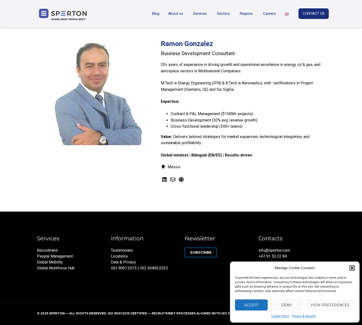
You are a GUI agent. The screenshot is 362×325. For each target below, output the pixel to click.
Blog (155, 13)
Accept (251, 305)
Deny (286, 305)
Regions (246, 13)
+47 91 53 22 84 (273, 256)
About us (175, 13)
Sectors (223, 13)
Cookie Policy (280, 316)
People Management (55, 256)
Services (200, 13)
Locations (119, 256)
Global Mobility (50, 262)
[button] (352, 267)
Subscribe (201, 252)
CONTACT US (314, 13)
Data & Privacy (123, 262)
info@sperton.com (274, 250)
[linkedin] (164, 179)
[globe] (181, 179)
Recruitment (47, 250)
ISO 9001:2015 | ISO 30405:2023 (139, 268)
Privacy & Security (304, 316)
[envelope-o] (173, 179)
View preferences (330, 305)
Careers (269, 13)
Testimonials (122, 250)
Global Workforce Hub (56, 268)
